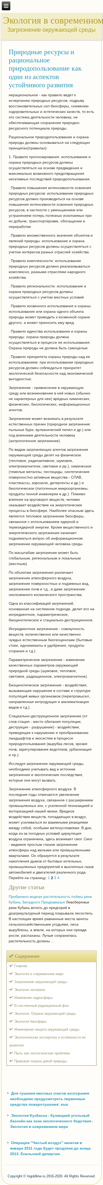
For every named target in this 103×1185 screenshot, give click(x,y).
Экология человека (29, 990)
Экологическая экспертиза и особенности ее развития (48, 1041)
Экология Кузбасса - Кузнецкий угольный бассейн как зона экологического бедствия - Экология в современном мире (51, 1121)
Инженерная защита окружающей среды (46, 1029)
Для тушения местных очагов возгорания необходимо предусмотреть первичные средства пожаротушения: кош (49, 1098)
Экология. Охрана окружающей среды (45, 1014)
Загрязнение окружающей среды (40, 982)
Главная (20, 966)
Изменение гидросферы (33, 998)
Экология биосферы (30, 1021)
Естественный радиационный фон (41, 1006)
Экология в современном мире (38, 974)
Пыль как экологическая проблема (42, 1053)
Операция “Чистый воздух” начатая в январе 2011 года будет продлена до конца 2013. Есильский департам (50, 1148)
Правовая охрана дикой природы (40, 1061)
